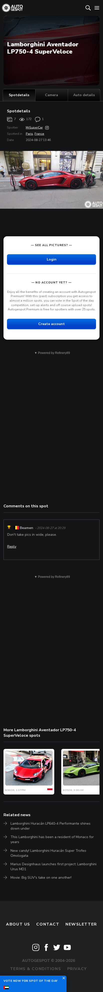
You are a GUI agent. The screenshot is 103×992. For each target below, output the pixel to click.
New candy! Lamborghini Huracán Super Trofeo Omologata (48, 853)
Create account (51, 324)
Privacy (77, 969)
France (39, 134)
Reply (11, 546)
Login (51, 259)
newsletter (81, 924)
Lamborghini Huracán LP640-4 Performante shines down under (50, 826)
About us (18, 924)
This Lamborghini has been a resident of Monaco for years (52, 839)
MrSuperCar (34, 128)
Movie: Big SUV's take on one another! (41, 877)
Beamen (26, 528)
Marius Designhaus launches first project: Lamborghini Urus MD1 (53, 866)
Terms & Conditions (35, 969)
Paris (29, 134)
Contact (47, 924)
